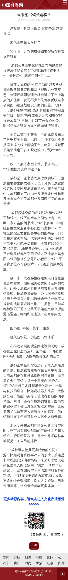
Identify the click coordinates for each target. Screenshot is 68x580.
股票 (28, 557)
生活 (39, 563)
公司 (61, 557)
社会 (50, 563)
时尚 (28, 563)
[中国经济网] (12, 5)
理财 (39, 557)
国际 (50, 557)
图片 (61, 563)
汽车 (6, 563)
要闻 (6, 557)
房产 (17, 563)
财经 (17, 557)
